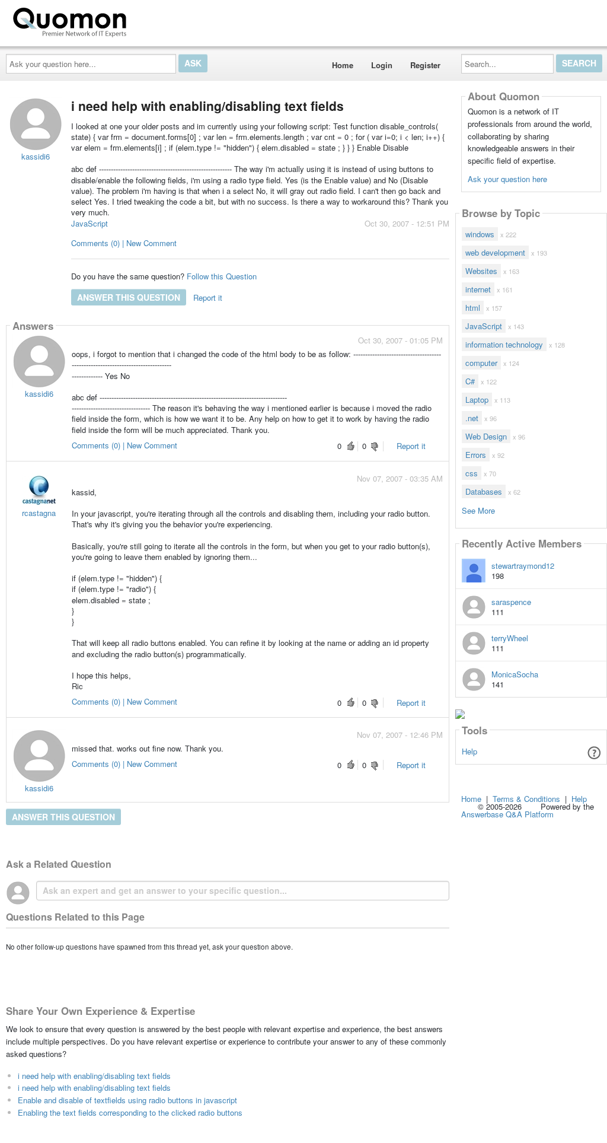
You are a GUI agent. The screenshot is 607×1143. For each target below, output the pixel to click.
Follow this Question (222, 276)
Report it (207, 297)
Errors (475, 454)
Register (425, 65)
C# (470, 381)
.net (471, 418)
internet (478, 289)
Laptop (476, 399)
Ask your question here (507, 178)
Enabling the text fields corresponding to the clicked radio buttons (130, 1112)
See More (478, 510)
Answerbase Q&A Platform (507, 814)
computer (481, 362)
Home (342, 65)
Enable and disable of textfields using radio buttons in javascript (127, 1100)
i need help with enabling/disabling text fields (94, 1075)
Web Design (486, 436)
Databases (483, 491)
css (471, 473)
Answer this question (128, 297)
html (472, 307)
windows (479, 234)
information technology (504, 344)
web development (495, 252)
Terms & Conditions (526, 798)
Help (469, 751)
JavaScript (89, 223)
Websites (481, 270)
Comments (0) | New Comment (124, 243)
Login (381, 65)
